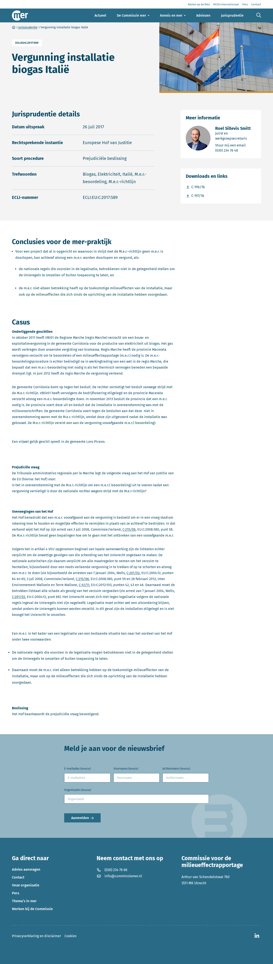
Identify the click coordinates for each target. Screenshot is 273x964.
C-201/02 (133, 573)
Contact (18, 877)
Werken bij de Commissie (32, 909)
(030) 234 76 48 (235, 150)
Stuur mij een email (235, 145)
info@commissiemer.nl (123, 876)
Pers (15, 893)
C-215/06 (129, 529)
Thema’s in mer (24, 901)
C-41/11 (84, 585)
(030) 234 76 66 (116, 870)
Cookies (70, 936)
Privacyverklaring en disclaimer (36, 936)
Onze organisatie (25, 885)
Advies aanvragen (26, 869)
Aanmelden (80, 818)
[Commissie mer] (20, 15)
